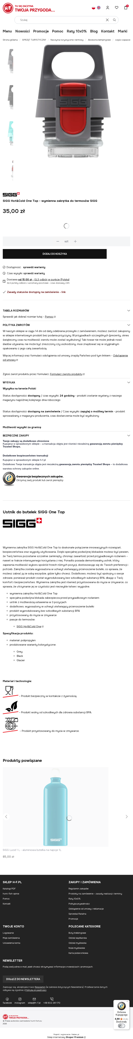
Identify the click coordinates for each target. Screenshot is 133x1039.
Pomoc (57, 31)
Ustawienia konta (11, 943)
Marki (122, 31)
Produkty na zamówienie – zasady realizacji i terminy (95, 893)
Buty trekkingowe (77, 933)
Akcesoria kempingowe (99, 40)
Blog (94, 31)
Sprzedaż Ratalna (77, 913)
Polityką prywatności (35, 990)
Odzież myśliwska (77, 943)
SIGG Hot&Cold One (29, 626)
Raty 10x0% (77, 31)
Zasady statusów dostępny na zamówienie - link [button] (36, 292)
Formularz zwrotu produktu (66, 374)
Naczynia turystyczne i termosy (67, 40)
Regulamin (40, 987)
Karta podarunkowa (78, 953)
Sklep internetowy (65, 1037)
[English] (98, 8)
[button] (114, 20)
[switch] (121, 1026)
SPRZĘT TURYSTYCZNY (34, 40)
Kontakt (107, 31)
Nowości (22, 31)
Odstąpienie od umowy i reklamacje (86, 908)
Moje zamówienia (11, 938)
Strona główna (10, 40)
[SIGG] (22, 526)
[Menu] (127, 1002)
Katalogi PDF (9, 888)
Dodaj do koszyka (55, 254)
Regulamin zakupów (78, 888)
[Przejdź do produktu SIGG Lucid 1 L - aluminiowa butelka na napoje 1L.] (56, 807)
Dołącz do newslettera (23, 979)
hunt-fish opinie (11, 893)
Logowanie (8, 933)
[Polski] (93, 8)
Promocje (41, 31)
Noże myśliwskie (77, 948)
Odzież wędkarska (78, 938)
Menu (7, 31)
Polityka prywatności (79, 903)
